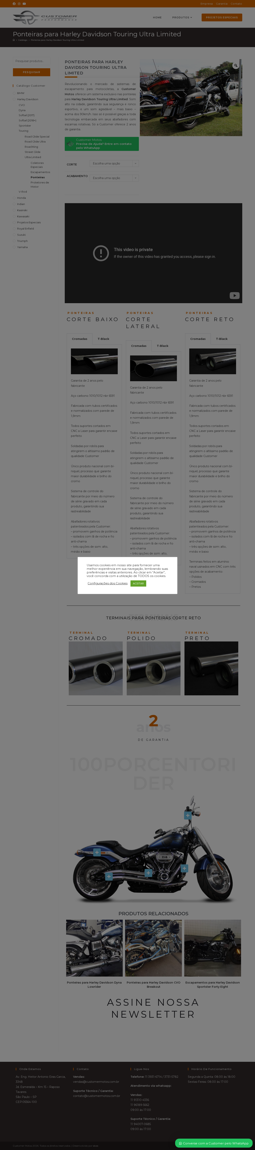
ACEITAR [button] (138, 583)
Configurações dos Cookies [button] (108, 583)
